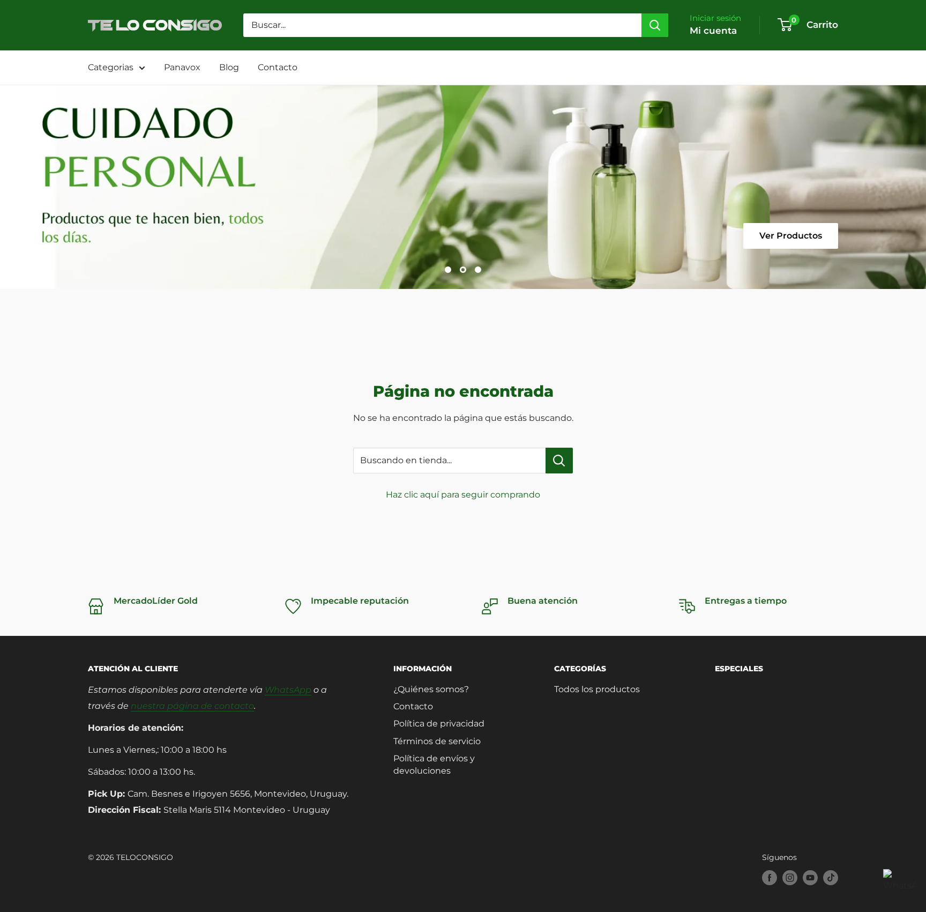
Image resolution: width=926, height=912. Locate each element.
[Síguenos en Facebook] (769, 877)
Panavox (182, 67)
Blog (229, 67)
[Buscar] (654, 25)
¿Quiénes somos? (431, 689)
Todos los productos (597, 689)
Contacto (277, 67)
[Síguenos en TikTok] (830, 877)
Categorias (110, 67)
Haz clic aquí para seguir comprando (463, 495)
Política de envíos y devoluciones (434, 764)
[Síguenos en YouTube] (810, 877)
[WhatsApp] (899, 885)
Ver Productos (790, 236)
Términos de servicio (437, 741)
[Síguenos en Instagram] (789, 877)
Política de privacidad (438, 723)
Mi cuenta (713, 30)
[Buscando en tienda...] (559, 460)
